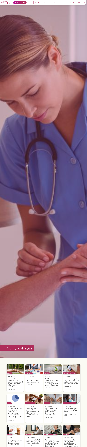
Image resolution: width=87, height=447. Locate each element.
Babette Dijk (11, 420)
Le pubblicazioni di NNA (70, 2)
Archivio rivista (29, 2)
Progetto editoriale (53, 2)
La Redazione (12, 389)
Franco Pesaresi (31, 445)
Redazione (61, 2)
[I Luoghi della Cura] (6, 2)
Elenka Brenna (31, 419)
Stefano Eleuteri (68, 414)
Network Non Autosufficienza (41, 2)
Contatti (78, 2)
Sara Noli (30, 384)
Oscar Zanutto (68, 386)
